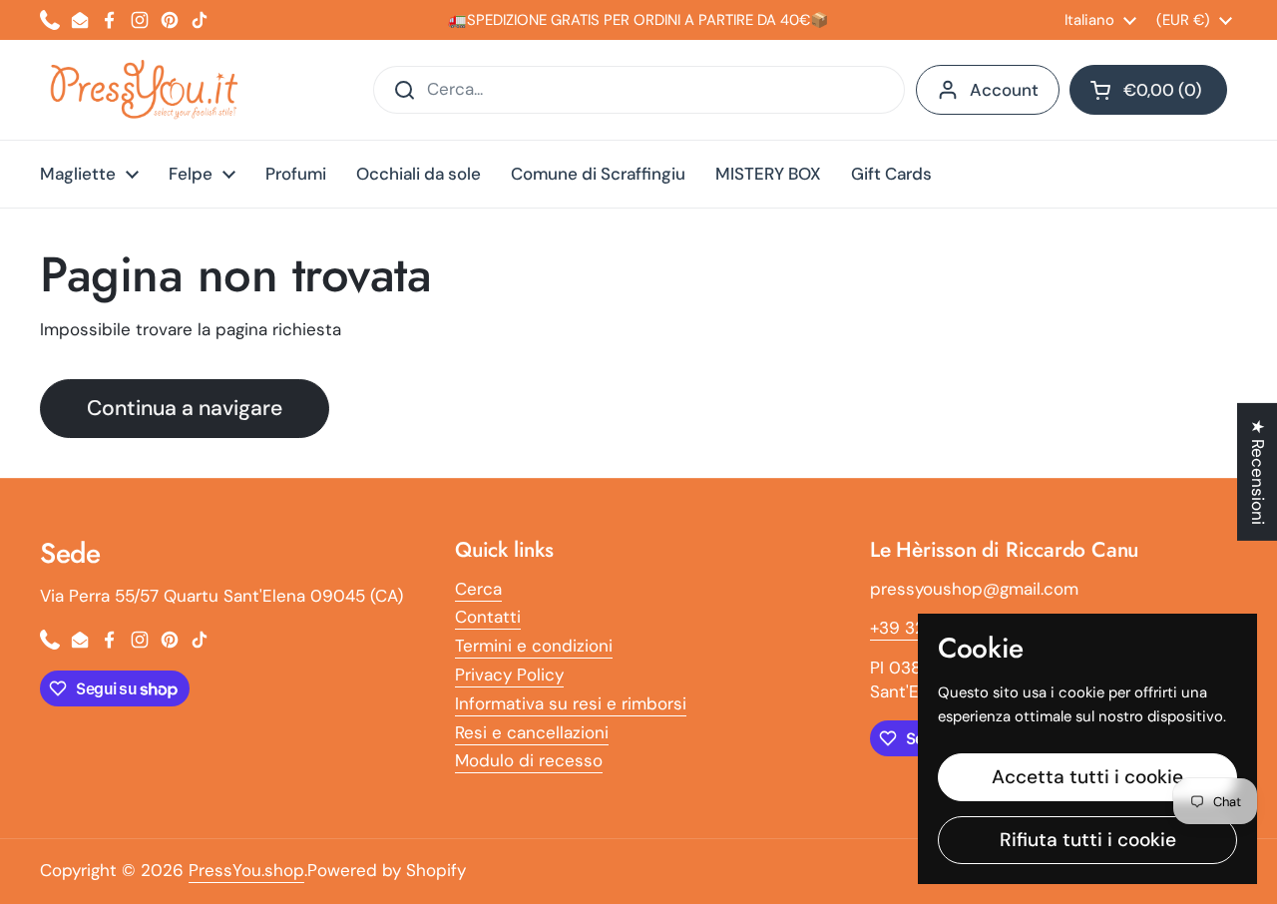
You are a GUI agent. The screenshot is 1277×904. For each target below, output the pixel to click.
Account (1004, 90)
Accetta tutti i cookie (1087, 776)
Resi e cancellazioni (532, 732)
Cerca (478, 589)
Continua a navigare (184, 408)
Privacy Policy (509, 674)
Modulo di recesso (529, 760)
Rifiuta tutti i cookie (1088, 839)
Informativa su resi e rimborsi (570, 703)
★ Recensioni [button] (1258, 472)
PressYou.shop (246, 870)
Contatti (488, 617)
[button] (1148, 90)
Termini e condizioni (534, 646)
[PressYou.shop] (146, 90)
